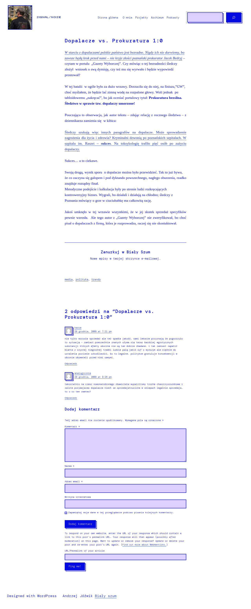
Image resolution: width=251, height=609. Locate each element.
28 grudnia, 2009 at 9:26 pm (93, 376)
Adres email (74, 481)
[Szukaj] (233, 17)
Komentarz (72, 426)
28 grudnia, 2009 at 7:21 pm (93, 331)
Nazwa (69, 466)
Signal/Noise (49, 17)
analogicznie (83, 373)
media (69, 279)
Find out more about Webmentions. (144, 544)
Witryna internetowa (78, 497)
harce (78, 327)
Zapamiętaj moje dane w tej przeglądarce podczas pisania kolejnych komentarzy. (121, 512)
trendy (96, 279)
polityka (82, 279)
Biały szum (105, 596)
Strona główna (108, 17)
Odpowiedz (71, 363)
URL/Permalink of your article (85, 550)
